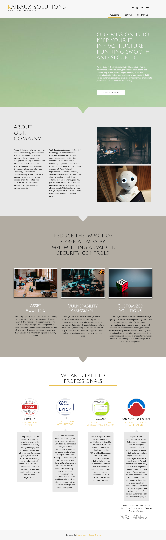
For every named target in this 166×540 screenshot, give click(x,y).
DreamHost (81, 535)
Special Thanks (95, 535)
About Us (128, 15)
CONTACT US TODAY (110, 92)
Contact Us (142, 15)
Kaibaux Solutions (37, 7)
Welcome (114, 15)
